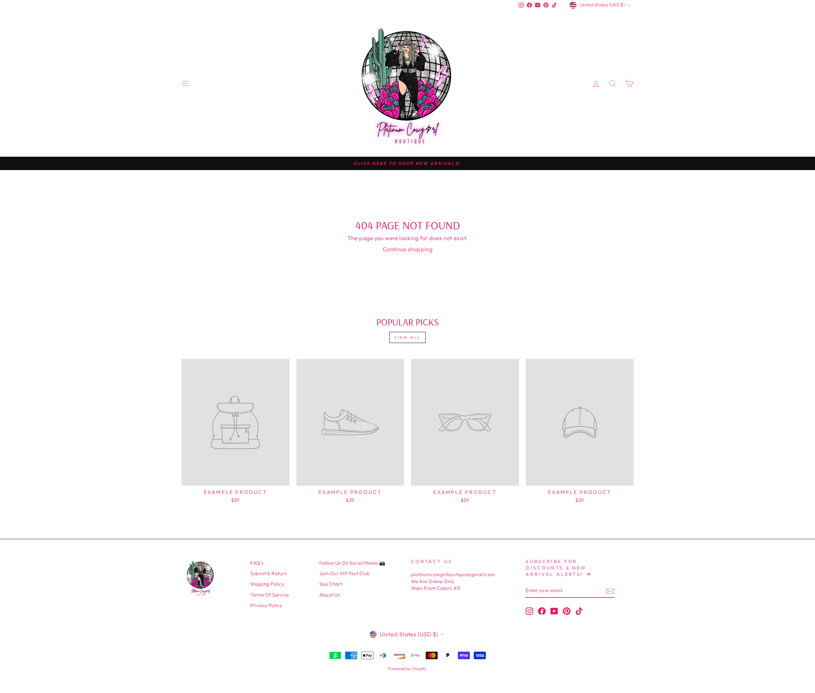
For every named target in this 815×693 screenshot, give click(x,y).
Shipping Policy (267, 584)
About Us (329, 595)
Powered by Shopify (407, 668)
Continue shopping (408, 249)
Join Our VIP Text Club (344, 573)
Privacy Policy (266, 605)
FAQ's (256, 563)
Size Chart (331, 584)
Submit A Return (268, 573)
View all (407, 337)
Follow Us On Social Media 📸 (352, 563)
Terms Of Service (269, 595)
